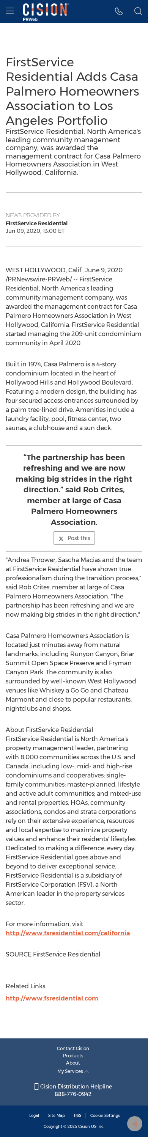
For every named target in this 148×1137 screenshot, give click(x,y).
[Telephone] (119, 11)
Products (73, 1055)
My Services (70, 1071)
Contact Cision (73, 1048)
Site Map (56, 1115)
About (73, 1063)
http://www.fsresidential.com (52, 998)
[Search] (138, 11)
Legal (34, 1115)
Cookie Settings (105, 1115)
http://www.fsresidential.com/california (68, 933)
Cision (84, 1126)
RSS (77, 1115)
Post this (79, 538)
